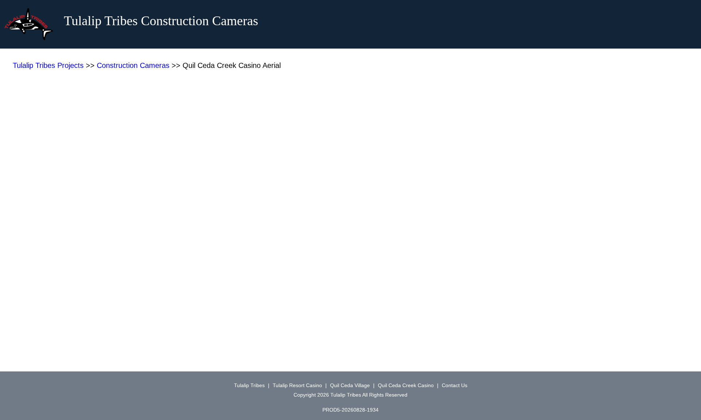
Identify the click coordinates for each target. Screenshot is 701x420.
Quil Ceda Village (350, 385)
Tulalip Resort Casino (297, 385)
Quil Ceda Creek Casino (406, 385)
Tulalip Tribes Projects (48, 65)
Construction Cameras (133, 65)
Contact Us (454, 385)
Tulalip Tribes (249, 385)
